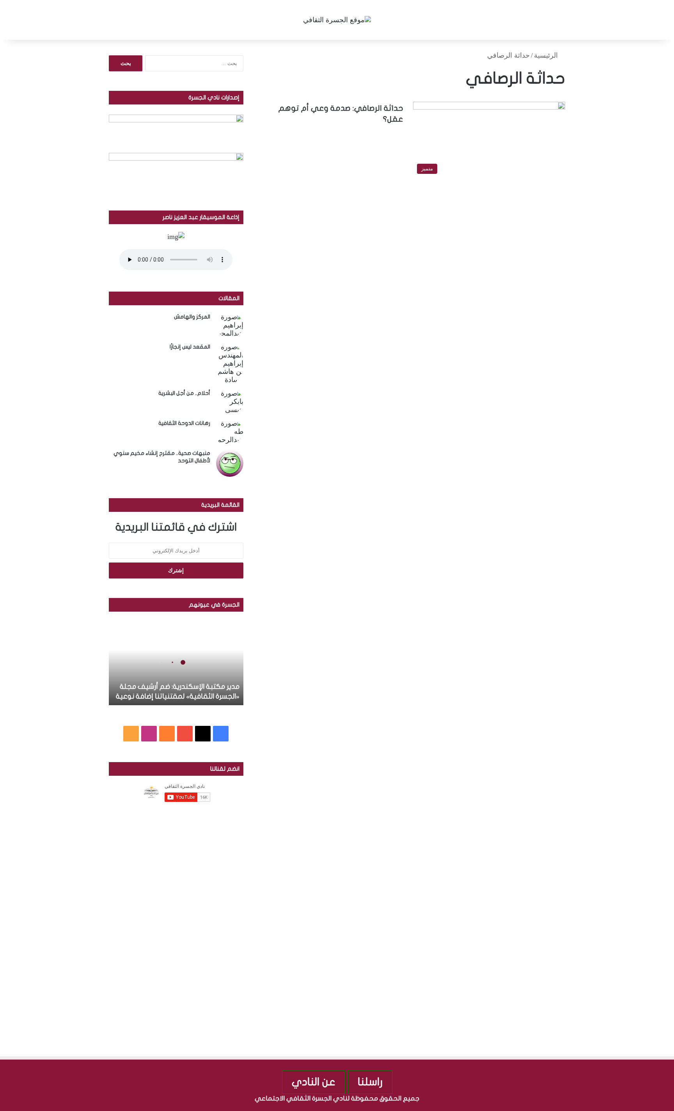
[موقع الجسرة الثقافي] (337, 20)
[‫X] (203, 733)
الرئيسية (547, 55)
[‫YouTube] (185, 733)
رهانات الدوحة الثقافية (184, 423)
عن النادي (313, 1082)
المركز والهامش (192, 317)
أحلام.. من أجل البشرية (184, 393)
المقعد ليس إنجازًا (190, 347)
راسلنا (370, 1082)
